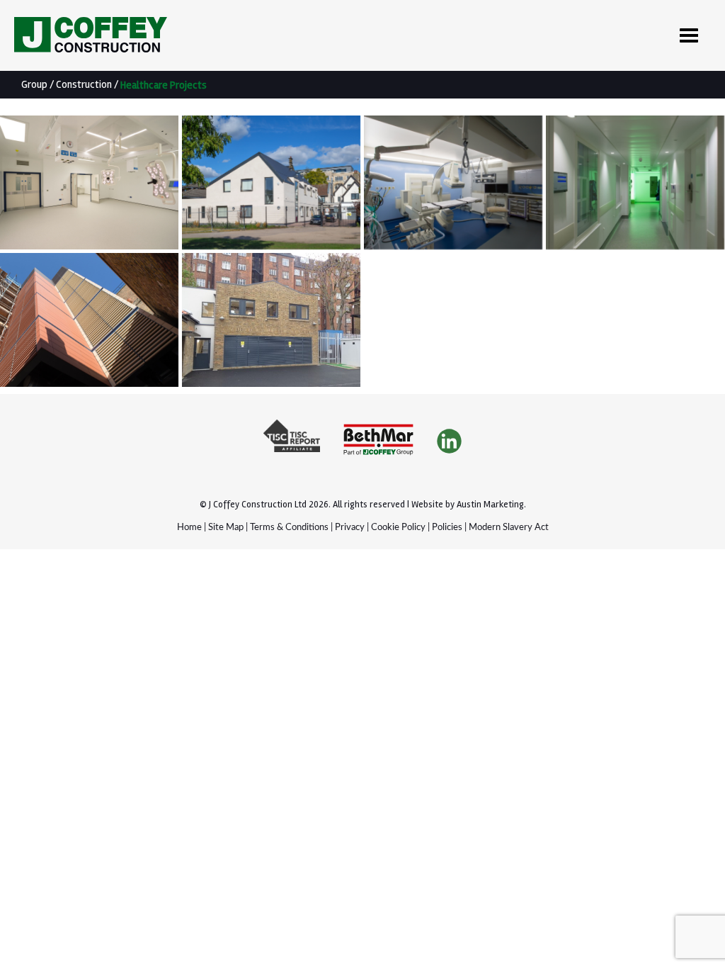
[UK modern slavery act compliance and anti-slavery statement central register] (291, 442)
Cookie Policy (398, 527)
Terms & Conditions (289, 527)
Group (34, 84)
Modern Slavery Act (509, 527)
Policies (447, 527)
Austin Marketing (490, 504)
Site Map (226, 527)
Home (189, 527)
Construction (84, 84)
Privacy (350, 527)
